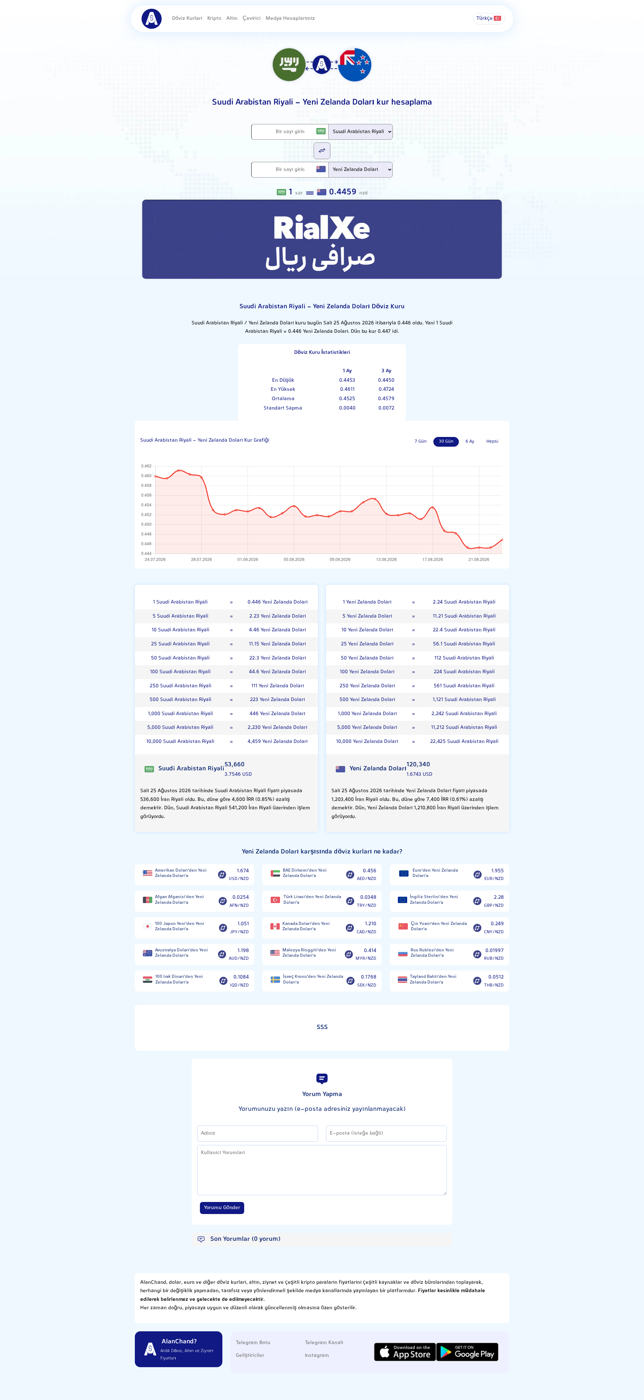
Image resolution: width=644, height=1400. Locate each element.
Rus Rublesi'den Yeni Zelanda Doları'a (432, 953)
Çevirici (252, 18)
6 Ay (470, 441)
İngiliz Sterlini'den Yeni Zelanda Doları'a (434, 899)
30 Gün (446, 441)
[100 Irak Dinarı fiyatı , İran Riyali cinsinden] (148, 979)
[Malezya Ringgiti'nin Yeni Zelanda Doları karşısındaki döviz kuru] (349, 954)
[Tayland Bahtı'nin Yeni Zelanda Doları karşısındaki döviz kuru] (477, 981)
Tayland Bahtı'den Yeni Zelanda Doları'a (433, 979)
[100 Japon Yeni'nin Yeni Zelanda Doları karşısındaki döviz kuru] (223, 928)
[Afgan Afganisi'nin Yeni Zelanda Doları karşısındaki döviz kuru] (223, 901)
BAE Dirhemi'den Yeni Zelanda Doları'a (305, 873)
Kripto (214, 18)
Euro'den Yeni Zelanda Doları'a (435, 873)
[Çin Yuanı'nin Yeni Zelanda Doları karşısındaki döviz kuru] (477, 928)
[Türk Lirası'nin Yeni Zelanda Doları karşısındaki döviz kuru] (350, 901)
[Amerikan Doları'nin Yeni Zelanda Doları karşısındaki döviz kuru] (222, 875)
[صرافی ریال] (322, 239)
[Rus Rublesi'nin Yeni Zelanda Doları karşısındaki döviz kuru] (477, 954)
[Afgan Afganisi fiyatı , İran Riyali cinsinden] (147, 900)
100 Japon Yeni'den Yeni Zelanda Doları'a (179, 926)
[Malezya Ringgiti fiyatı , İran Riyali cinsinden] (275, 953)
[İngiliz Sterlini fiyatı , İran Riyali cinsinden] (402, 900)
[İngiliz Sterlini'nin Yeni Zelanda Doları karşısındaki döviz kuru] (477, 901)
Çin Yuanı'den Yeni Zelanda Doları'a (439, 926)
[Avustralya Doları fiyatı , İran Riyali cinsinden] (147, 953)
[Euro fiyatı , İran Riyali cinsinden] (404, 873)
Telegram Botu (253, 1343)
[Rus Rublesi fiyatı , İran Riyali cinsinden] (403, 953)
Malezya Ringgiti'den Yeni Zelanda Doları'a (309, 953)
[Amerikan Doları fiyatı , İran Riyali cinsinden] (147, 873)
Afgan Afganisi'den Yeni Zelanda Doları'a (179, 899)
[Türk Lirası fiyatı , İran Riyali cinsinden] (275, 900)
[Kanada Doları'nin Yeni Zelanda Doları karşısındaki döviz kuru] (350, 928)
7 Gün (421, 441)
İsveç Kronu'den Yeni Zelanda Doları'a (313, 979)
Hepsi (492, 441)
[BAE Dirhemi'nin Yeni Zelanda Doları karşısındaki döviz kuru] (350, 875)
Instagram (317, 1355)
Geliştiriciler (250, 1355)
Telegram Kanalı (324, 1343)
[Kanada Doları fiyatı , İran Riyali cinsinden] (275, 926)
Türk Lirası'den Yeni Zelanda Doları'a (312, 899)
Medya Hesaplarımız (290, 18)
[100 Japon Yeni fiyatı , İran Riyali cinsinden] (147, 926)
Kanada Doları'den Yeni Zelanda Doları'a (306, 926)
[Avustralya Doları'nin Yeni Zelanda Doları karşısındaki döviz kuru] (222, 954)
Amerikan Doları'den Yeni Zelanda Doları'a (181, 873)
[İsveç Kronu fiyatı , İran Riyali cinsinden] (275, 979)
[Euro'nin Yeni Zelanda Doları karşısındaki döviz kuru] (478, 875)
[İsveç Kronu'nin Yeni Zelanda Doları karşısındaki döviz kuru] (350, 981)
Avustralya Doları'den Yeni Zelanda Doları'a (181, 953)
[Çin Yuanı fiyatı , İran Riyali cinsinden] (403, 926)
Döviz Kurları (187, 18)
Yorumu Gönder (222, 1208)
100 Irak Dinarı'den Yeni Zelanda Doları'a (179, 979)
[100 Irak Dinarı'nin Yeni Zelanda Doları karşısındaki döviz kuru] (223, 981)
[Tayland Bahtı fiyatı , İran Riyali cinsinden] (402, 979)
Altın (231, 18)
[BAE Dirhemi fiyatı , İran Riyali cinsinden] (275, 873)
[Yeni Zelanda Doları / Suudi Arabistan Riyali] (322, 150)
